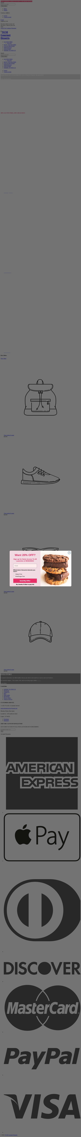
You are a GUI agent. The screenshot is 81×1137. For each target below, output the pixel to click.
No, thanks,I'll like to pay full (25, 584)
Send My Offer (25, 581)
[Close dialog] (69, 552)
